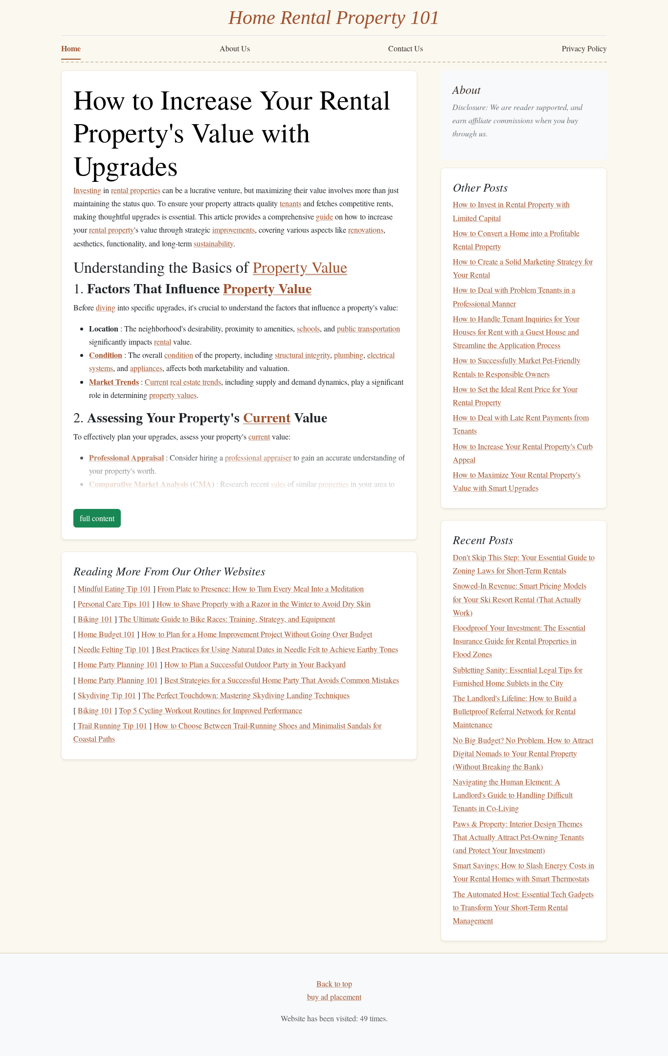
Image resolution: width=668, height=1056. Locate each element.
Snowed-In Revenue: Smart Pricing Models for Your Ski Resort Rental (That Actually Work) (519, 598)
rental (162, 341)
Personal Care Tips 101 (114, 603)
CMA (202, 483)
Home (71, 48)
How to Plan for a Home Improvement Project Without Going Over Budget (256, 634)
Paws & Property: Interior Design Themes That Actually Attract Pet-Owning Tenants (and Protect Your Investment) (518, 836)
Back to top (334, 983)
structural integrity (302, 355)
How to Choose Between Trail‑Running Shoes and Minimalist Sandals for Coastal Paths (227, 732)
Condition (105, 354)
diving (105, 307)
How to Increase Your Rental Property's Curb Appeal (523, 452)
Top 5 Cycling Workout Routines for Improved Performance (210, 710)
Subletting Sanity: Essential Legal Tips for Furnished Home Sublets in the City (517, 676)
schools (308, 328)
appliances (146, 368)
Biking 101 (95, 619)
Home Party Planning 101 (118, 664)
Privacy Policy (584, 48)
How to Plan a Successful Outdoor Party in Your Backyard (255, 664)
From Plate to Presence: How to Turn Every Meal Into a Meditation (260, 588)
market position (181, 497)
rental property (111, 229)
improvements (233, 229)
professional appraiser (258, 457)
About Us (235, 48)
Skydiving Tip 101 (107, 695)
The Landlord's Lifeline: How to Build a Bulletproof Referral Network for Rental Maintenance (515, 711)
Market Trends (114, 381)
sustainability (213, 243)
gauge (98, 497)
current (259, 436)
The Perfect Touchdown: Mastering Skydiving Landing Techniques (246, 695)
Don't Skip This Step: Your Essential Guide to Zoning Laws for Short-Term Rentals (524, 563)
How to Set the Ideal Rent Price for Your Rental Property (515, 395)
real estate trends (195, 381)
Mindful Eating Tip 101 (114, 588)
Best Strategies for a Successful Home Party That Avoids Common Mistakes (281, 680)
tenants (290, 203)
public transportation (368, 328)
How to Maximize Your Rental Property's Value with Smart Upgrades (516, 481)
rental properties (135, 190)
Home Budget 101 (106, 634)
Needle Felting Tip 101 (114, 649)
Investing (87, 190)
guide (324, 216)
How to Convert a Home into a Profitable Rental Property (516, 239)
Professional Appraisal (126, 457)
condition (178, 355)
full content (97, 518)
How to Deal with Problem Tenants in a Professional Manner (514, 296)
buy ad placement (334, 996)
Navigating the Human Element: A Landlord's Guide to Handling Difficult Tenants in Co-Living (513, 794)
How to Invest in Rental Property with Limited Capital (511, 210)
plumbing (348, 355)
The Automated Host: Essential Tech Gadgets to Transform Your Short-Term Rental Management (523, 907)
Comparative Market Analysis (138, 483)
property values (173, 395)
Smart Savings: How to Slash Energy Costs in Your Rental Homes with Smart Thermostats (523, 871)
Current (156, 381)
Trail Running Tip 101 (112, 725)
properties (333, 484)
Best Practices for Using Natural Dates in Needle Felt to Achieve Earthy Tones (277, 649)
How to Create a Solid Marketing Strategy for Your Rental (523, 268)
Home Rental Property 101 (334, 17)
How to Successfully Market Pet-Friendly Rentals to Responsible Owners (516, 366)
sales (278, 484)
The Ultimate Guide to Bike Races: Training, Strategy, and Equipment (227, 619)
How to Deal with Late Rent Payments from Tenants (521, 424)
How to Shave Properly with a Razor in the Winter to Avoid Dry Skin (263, 603)
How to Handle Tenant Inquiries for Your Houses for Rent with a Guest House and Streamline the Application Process (516, 331)
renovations (365, 229)
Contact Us (405, 48)
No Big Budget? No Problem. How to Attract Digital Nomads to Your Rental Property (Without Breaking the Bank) (523, 753)
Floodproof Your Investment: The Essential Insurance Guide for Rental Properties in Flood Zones (519, 640)
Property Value (300, 266)
